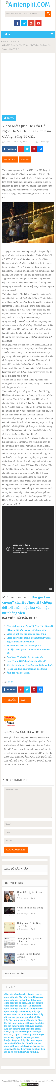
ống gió (31, 1046)
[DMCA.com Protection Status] (30, 1086)
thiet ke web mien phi (28, 1052)
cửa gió (15, 1049)
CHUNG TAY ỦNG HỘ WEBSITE (17, 142)
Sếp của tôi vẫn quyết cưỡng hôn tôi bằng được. (30, 665)
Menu (7, 34)
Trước (11, 159)
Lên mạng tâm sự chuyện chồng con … (29, 940)
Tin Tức (12, 41)
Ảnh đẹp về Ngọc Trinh (18, 673)
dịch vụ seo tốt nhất (30, 1049)
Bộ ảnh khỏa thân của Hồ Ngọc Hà (24, 645)
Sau (23, 159)
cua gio (7, 1049)
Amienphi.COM (8, 1081)
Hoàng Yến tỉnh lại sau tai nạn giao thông (27, 669)
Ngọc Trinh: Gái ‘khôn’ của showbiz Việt (26, 661)
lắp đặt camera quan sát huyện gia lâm (23, 1026)
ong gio (40, 1046)
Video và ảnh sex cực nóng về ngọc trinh (26, 634)
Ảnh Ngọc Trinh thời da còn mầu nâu (25, 657)
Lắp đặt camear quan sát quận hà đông (23, 1020)
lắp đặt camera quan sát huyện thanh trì (24, 1023)
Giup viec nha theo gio (15, 994)
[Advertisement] (28, 86)
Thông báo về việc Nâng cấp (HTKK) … (29, 924)
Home (3, 41)
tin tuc (10, 681)
